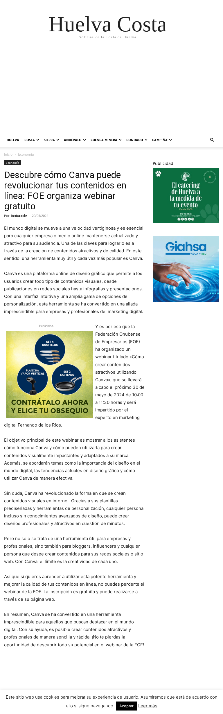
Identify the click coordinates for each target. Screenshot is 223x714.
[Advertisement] (107, 89)
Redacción (19, 215)
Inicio (8, 154)
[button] (212, 140)
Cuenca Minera (104, 140)
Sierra (49, 140)
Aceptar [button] (126, 706)
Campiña (160, 140)
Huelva (13, 140)
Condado (134, 140)
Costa (29, 140)
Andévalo (73, 140)
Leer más (147, 705)
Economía (12, 163)
